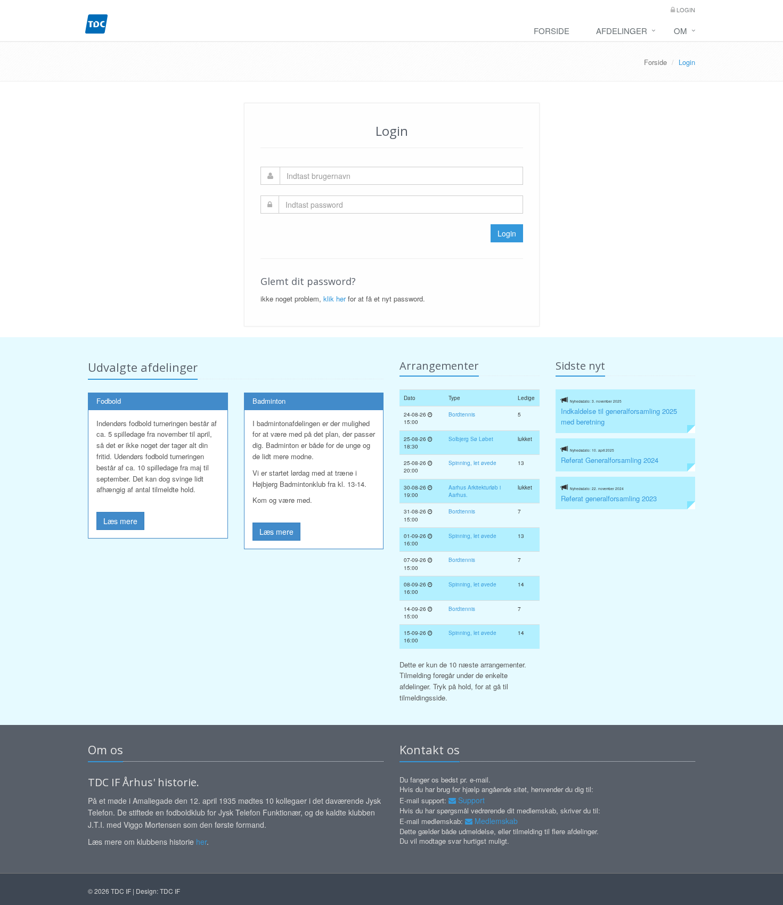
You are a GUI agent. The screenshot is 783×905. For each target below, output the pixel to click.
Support (470, 800)
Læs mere (120, 521)
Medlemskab (495, 821)
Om (680, 30)
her (201, 841)
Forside (551, 30)
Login (685, 9)
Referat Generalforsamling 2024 (609, 460)
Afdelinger (621, 30)
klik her (334, 298)
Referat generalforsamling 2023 (609, 498)
